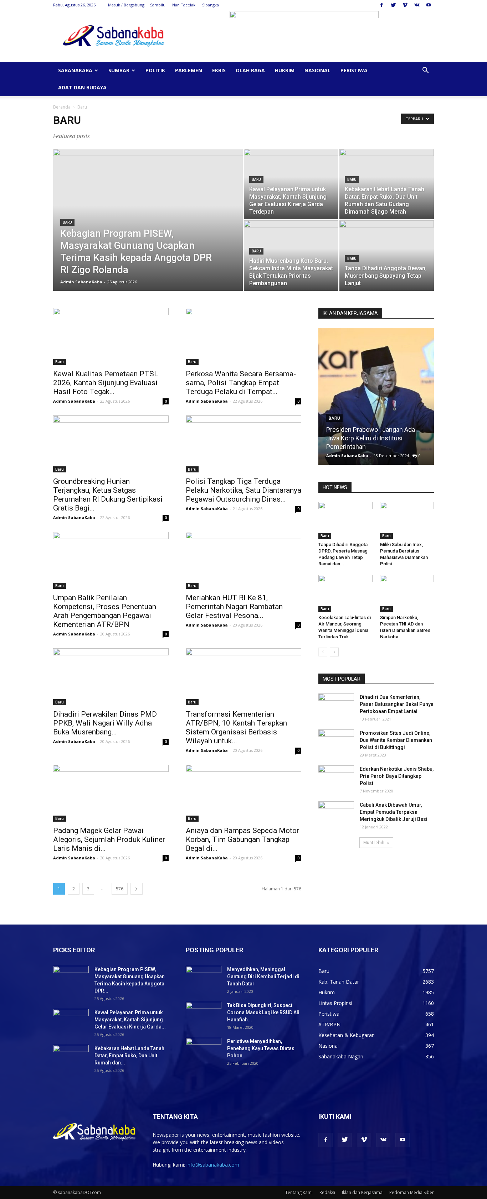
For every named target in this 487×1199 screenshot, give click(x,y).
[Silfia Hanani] (392, 399)
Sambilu (157, 4)
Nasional (317, 70)
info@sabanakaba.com (212, 1164)
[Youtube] (428, 5)
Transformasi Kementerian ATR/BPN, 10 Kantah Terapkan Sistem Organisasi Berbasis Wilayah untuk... (236, 727)
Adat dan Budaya (82, 87)
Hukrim (284, 70)
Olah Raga (250, 70)
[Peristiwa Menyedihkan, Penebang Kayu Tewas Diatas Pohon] (203, 1050)
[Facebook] (381, 5)
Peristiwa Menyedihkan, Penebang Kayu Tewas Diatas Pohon (260, 1048)
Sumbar (118, 70)
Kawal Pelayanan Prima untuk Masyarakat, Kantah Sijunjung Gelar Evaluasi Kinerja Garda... (130, 1020)
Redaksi (327, 1192)
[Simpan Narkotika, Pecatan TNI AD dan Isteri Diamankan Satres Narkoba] (407, 593)
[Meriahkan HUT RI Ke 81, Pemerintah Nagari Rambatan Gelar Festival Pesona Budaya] (243, 560)
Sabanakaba (75, 70)
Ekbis (219, 70)
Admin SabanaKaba (81, 281)
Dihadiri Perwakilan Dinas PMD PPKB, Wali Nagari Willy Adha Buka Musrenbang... (105, 723)
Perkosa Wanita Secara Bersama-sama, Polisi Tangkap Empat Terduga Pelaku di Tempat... (241, 383)
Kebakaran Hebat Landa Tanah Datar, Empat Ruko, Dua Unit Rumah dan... (129, 1056)
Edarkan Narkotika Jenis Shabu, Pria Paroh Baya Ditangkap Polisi (397, 776)
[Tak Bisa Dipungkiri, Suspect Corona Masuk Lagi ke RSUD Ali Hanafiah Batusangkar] (203, 1014)
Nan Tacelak (183, 4)
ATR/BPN (329, 1024)
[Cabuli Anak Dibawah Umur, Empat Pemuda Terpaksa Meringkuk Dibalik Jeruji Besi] (336, 813)
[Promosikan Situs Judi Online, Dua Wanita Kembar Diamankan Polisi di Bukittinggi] (336, 741)
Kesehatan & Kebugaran (346, 1035)
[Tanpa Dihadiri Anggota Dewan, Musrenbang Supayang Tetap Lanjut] (386, 255)
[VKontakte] (416, 5)
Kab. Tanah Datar (338, 981)
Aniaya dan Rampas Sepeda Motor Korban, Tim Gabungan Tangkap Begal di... (242, 839)
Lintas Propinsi (335, 1003)
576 (119, 889)
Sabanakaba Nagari (340, 1056)
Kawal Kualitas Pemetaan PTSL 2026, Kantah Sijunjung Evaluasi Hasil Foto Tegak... (105, 383)
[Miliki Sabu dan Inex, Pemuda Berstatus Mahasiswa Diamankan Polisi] (407, 520)
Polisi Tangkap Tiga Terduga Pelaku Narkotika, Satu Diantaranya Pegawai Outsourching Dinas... (243, 490)
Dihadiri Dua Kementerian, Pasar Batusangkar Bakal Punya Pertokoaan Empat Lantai (397, 704)
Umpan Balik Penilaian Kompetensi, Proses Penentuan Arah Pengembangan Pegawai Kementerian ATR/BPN (104, 611)
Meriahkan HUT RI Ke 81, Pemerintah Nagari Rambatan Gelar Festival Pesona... (234, 606)
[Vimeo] (405, 5)
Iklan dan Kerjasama (362, 1192)
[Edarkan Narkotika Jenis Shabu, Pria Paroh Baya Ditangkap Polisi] (336, 777)
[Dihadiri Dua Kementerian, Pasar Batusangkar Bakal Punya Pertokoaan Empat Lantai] (336, 705)
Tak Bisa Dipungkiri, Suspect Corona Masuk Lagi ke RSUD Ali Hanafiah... (263, 1012)
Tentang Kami (299, 1192)
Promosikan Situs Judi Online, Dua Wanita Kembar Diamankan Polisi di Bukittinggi (396, 740)
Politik (155, 70)
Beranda (62, 107)
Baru (67, 222)
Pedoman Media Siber (411, 1192)
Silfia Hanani (359, 446)
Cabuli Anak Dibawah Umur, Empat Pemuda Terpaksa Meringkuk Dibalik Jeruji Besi (393, 812)
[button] (425, 71)
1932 (425, 455)
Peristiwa (354, 70)
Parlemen (188, 70)
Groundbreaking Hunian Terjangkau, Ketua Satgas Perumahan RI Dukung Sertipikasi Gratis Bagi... (108, 494)
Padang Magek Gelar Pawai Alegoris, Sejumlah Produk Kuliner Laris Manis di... (109, 839)
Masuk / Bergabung (126, 4)
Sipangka (210, 4)
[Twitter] (393, 5)
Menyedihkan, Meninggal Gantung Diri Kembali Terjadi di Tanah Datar (263, 976)
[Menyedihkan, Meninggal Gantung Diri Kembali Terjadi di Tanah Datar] (203, 978)
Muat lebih (373, 842)
